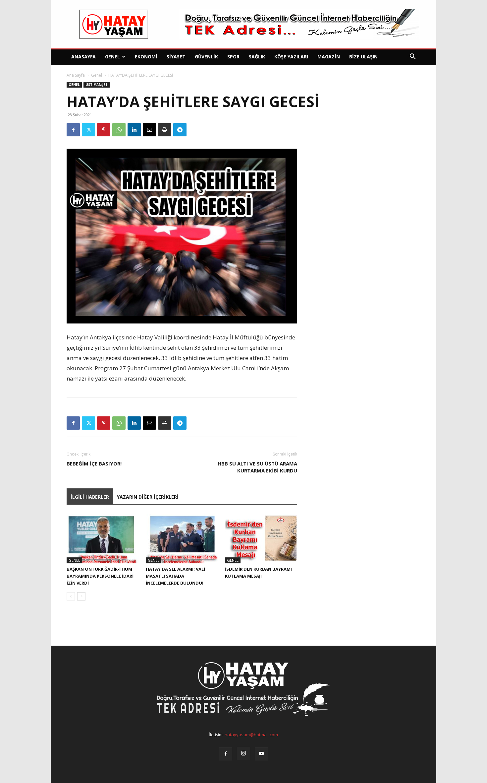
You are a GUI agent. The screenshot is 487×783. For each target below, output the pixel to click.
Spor (233, 56)
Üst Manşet (96, 84)
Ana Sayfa (76, 75)
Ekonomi (146, 56)
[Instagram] (243, 753)
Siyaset (176, 56)
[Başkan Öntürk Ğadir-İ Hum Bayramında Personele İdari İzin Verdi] (103, 538)
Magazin (328, 56)
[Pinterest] (103, 129)
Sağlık (257, 56)
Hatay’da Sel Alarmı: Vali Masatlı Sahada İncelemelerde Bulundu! (175, 576)
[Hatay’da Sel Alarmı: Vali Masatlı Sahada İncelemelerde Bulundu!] (182, 538)
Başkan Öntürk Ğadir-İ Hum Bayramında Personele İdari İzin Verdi (100, 576)
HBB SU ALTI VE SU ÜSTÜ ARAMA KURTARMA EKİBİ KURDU (257, 467)
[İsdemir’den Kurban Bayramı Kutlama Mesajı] (261, 538)
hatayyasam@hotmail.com (251, 735)
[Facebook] (73, 129)
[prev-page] (71, 596)
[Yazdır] (164, 129)
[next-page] (81, 596)
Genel (112, 56)
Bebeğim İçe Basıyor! (94, 463)
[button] (412, 57)
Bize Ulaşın (363, 56)
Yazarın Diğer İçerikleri (148, 497)
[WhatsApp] (119, 129)
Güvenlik (206, 56)
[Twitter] (88, 129)
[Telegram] (180, 129)
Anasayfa (83, 56)
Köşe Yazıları (291, 56)
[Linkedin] (134, 129)
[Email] (149, 129)
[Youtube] (261, 753)
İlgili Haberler (90, 497)
